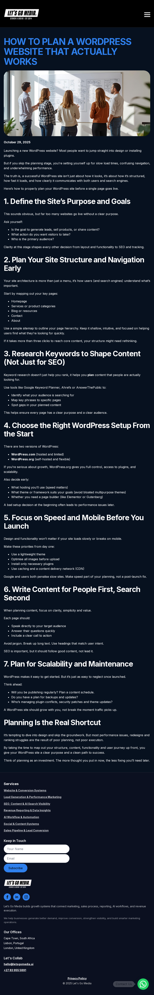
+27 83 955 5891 (15, 970)
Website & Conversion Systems (25, 790)
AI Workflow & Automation (21, 817)
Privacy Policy (77, 978)
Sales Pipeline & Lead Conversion (26, 830)
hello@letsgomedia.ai (18, 964)
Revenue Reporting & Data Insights (27, 810)
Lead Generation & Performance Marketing (32, 797)
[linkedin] (16, 897)
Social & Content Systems (21, 823)
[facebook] (7, 897)
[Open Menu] (147, 15)
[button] (143, 984)
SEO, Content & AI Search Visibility (27, 803)
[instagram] (26, 897)
